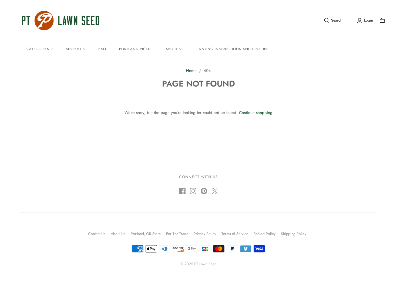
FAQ (102, 48)
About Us (118, 233)
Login (368, 20)
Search (336, 20)
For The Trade (177, 233)
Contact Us (96, 233)
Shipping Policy (293, 233)
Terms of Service (234, 233)
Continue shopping (255, 113)
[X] (214, 191)
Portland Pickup (136, 48)
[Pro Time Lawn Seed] (60, 20)
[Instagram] (193, 191)
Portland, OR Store (146, 233)
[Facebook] (182, 191)
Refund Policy (264, 233)
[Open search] (326, 20)
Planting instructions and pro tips (231, 48)
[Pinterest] (204, 191)
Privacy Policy (205, 233)
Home (191, 71)
